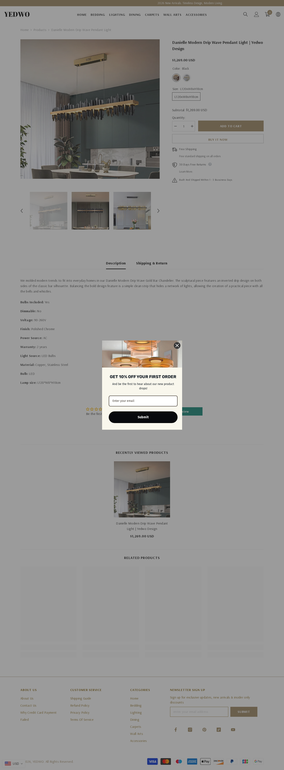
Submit (143, 417)
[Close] (177, 345)
